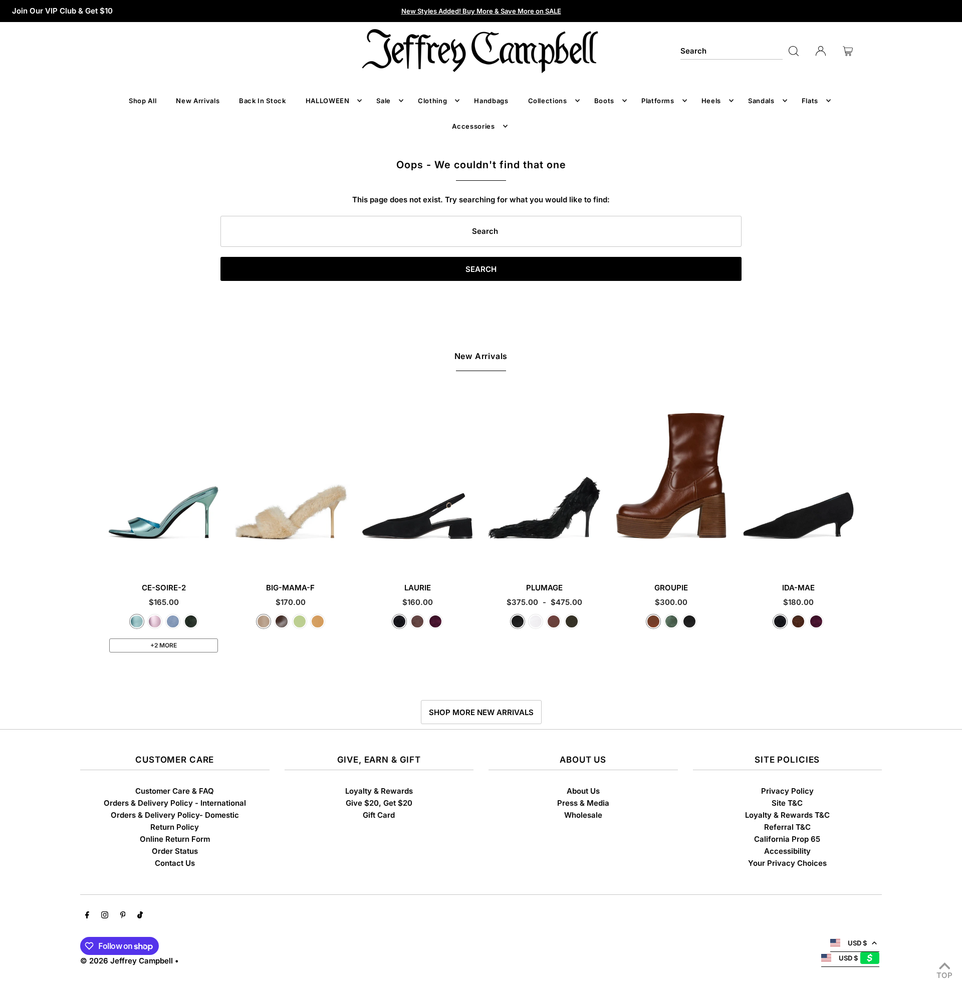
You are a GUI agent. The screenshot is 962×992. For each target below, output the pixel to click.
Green (671, 621)
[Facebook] (87, 916)
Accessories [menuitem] (473, 126)
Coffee (282, 621)
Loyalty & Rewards (379, 791)
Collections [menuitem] (547, 101)
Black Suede (399, 621)
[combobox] (731, 51)
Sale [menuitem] (383, 101)
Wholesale (583, 815)
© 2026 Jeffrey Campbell (126, 960)
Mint (300, 621)
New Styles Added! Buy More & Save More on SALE (481, 11)
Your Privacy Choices (787, 863)
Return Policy (174, 827)
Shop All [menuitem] (142, 101)
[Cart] (848, 51)
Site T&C (787, 803)
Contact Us (175, 863)
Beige (264, 621)
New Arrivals (481, 356)
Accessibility (787, 851)
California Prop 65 (787, 839)
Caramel (653, 621)
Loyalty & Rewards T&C (787, 815)
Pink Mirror (155, 621)
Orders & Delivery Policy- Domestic (175, 815)
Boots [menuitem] (604, 101)
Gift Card (379, 815)
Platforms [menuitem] (657, 101)
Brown (554, 621)
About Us (583, 791)
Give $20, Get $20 (379, 803)
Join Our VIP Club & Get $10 (62, 11)
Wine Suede (435, 621)
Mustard (318, 621)
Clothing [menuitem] (432, 101)
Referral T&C (787, 827)
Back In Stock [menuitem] (262, 101)
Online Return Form (175, 839)
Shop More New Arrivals (481, 712)
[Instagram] (104, 916)
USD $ (857, 943)
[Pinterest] (123, 916)
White (536, 621)
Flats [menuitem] (810, 101)
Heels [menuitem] (711, 101)
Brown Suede (417, 621)
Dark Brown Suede (798, 621)
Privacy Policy (787, 791)
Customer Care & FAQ (174, 791)
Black (518, 621)
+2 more (163, 645)
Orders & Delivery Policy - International (175, 803)
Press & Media (583, 803)
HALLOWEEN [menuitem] (328, 101)
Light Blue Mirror (137, 621)
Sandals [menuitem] (761, 101)
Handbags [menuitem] (491, 101)
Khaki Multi (572, 621)
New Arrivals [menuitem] (197, 101)
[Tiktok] (140, 916)
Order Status (175, 851)
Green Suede (191, 621)
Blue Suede (173, 621)
